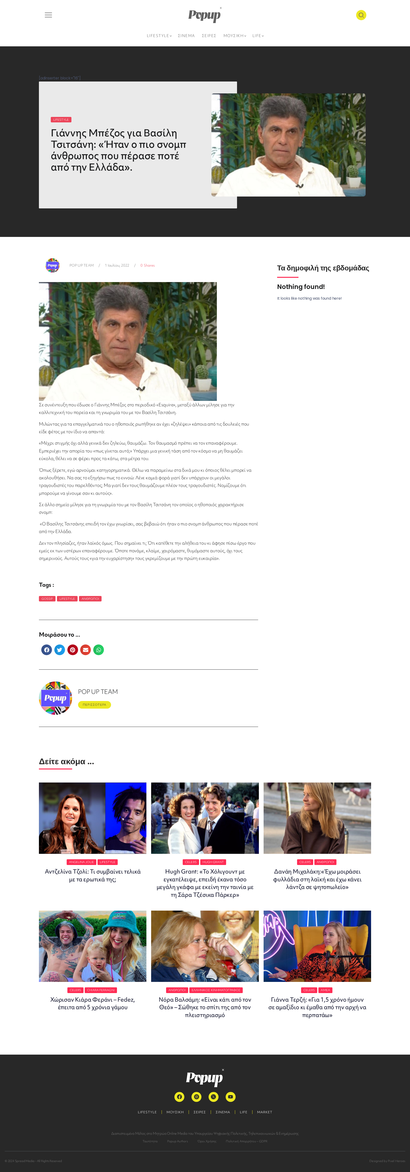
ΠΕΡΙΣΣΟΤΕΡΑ (94, 705)
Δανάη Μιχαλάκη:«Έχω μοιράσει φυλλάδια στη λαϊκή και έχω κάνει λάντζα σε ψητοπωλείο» (317, 879)
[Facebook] (179, 1097)
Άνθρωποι (90, 599)
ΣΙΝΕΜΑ (223, 1112)
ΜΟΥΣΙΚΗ (175, 1112)
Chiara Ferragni (101, 990)
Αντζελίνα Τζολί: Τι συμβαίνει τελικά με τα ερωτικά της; (93, 875)
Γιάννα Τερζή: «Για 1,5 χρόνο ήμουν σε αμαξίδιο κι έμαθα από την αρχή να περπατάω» (317, 1007)
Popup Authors (177, 1141)
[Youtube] (231, 1097)
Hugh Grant (213, 862)
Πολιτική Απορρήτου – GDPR (246, 1141)
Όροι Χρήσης (207, 1141)
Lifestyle (67, 599)
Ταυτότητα (150, 1141)
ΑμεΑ (325, 990)
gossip (47, 599)
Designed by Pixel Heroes (387, 1161)
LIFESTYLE (61, 120)
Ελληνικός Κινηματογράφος (216, 990)
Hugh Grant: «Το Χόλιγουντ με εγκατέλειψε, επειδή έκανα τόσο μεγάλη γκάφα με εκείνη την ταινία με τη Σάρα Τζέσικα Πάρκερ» (205, 883)
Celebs (191, 862)
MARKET (264, 1112)
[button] (46, 649)
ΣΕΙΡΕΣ (200, 1112)
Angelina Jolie (81, 862)
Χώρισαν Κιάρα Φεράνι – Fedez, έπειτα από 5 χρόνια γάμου (92, 1003)
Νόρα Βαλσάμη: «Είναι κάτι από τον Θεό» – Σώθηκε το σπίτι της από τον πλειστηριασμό (205, 1007)
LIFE (243, 1112)
